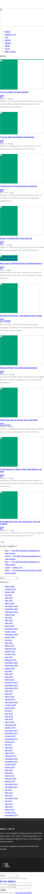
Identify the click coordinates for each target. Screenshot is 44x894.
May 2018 (9, 716)
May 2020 (9, 674)
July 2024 (8, 617)
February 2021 (10, 660)
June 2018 (9, 713)
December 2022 (11, 629)
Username (4, 884)
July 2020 (8, 671)
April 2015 (9, 795)
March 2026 (9, 586)
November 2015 (11, 787)
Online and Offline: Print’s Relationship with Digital (18, 367)
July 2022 (8, 640)
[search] (18, 578)
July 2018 (8, 710)
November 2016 (11, 761)
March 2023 (9, 626)
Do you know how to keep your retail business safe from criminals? (20, 522)
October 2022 (10, 631)
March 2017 (9, 753)
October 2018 (10, 705)
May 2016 (9, 773)
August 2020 (10, 668)
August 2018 (10, 708)
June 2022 (9, 643)
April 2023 (9, 623)
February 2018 (10, 725)
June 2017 (9, 747)
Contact (7, 866)
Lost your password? (23, 892)
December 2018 (11, 702)
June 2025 (9, 597)
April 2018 (9, 719)
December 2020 (11, 662)
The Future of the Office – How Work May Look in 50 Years (21, 315)
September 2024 (11, 612)
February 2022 (10, 648)
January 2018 (10, 727)
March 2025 (9, 603)
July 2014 (8, 801)
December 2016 (11, 759)
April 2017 (9, 750)
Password (4, 887)
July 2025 (8, 595)
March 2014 (9, 809)
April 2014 (9, 807)
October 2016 (10, 764)
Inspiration (3, 321)
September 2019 (11, 688)
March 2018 (9, 722)
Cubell (7, 556)
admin (2, 95)
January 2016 (10, 781)
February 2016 (10, 778)
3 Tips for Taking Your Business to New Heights (17, 137)
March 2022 (9, 645)
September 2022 (11, 634)
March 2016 (9, 776)
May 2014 (9, 804)
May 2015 (9, 792)
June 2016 (9, 770)
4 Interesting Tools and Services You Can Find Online (19, 420)
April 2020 (9, 677)
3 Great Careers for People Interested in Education (18, 186)
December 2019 (11, 682)
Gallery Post (17, 567)
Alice (7, 550)
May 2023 (9, 620)
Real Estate (10, 51)
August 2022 (10, 637)
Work (1, 97)
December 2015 (11, 784)
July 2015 (8, 790)
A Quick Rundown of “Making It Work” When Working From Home (20, 470)
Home (6, 863)
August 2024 (10, 614)
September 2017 (11, 739)
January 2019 (10, 699)
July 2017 (8, 744)
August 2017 (10, 742)
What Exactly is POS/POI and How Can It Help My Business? (21, 263)
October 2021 (10, 654)
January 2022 (10, 651)
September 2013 (11, 815)
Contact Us (10, 34)
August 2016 (10, 767)
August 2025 (10, 592)
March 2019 (9, 696)
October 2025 (10, 589)
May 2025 (9, 600)
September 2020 (11, 665)
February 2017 (10, 756)
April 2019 (9, 694)
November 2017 (11, 733)
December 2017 (11, 730)
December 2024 (11, 606)
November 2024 (11, 609)
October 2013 (10, 812)
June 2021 (9, 657)
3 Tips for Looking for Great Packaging (14, 92)
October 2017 (10, 736)
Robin (7, 570)
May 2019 (9, 691)
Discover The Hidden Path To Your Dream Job (16, 238)
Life (6, 425)
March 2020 (9, 679)
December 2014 (11, 798)
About (6, 865)
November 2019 (11, 685)
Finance (2, 425)
